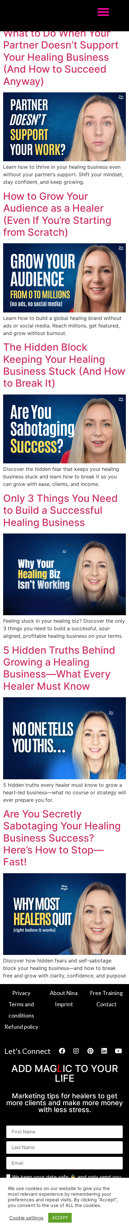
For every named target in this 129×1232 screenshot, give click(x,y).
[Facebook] (62, 1051)
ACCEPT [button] (60, 1217)
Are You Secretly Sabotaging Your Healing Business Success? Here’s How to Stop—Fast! (62, 838)
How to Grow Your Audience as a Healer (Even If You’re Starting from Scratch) (57, 214)
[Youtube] (118, 1051)
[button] (103, 12)
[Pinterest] (90, 1051)
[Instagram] (76, 1051)
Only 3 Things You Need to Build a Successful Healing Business (60, 510)
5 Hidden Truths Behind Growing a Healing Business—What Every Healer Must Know (59, 668)
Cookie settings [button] (26, 1218)
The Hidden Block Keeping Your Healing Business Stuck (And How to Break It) (64, 365)
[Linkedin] (104, 1051)
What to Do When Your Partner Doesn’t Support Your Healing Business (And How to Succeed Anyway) (61, 57)
